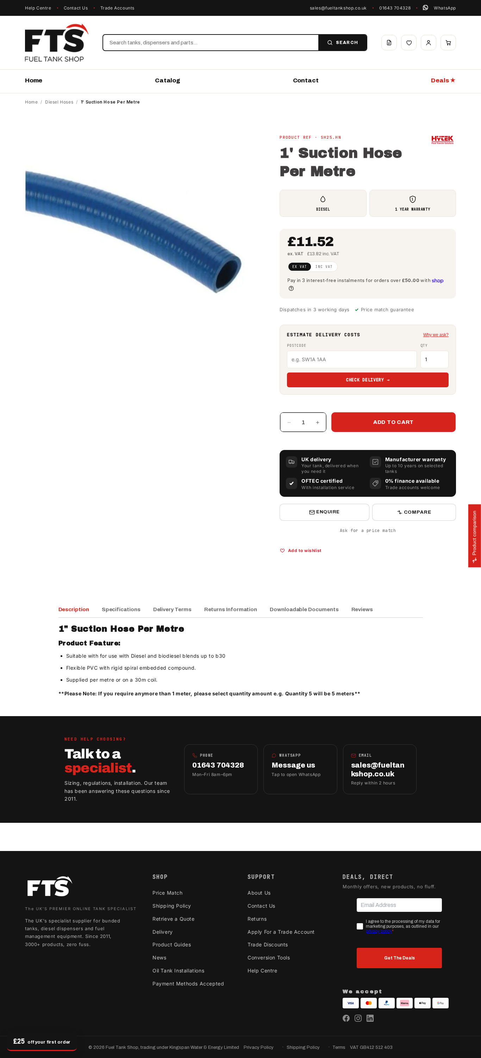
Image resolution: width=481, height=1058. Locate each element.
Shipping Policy (171, 906)
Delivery (162, 932)
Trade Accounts (117, 8)
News (159, 957)
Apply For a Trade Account (281, 932)
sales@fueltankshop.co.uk (338, 8)
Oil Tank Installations (178, 971)
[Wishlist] (409, 42)
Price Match (167, 893)
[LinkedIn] (370, 1018)
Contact (306, 80)
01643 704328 (395, 8)
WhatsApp (445, 8)
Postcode (296, 345)
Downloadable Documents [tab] (304, 609)
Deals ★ (443, 80)
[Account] (428, 42)
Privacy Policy (259, 1047)
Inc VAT (324, 266)
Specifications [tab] (121, 609)
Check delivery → (368, 380)
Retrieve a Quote (173, 919)
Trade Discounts (268, 944)
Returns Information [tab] (230, 609)
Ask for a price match (368, 530)
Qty (423, 345)
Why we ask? (436, 334)
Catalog (167, 80)
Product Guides (171, 944)
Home (33, 80)
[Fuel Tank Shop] (49, 888)
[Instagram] (358, 1018)
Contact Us (76, 8)
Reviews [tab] (362, 609)
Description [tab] (73, 609)
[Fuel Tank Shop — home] (56, 43)
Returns (257, 919)
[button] (448, 42)
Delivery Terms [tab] (172, 609)
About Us (259, 893)
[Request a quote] (389, 42)
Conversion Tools (269, 957)
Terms (338, 1047)
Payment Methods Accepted (188, 984)
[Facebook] (346, 1018)
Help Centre (38, 8)
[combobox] (210, 42)
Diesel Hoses (59, 102)
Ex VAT (299, 266)
